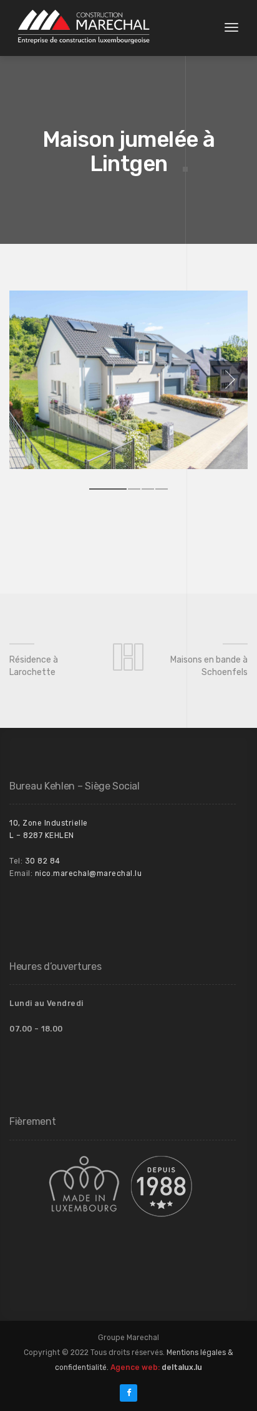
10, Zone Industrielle (48, 823)
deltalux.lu (182, 1367)
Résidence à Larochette (33, 666)
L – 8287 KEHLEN (41, 835)
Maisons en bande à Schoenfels (209, 666)
